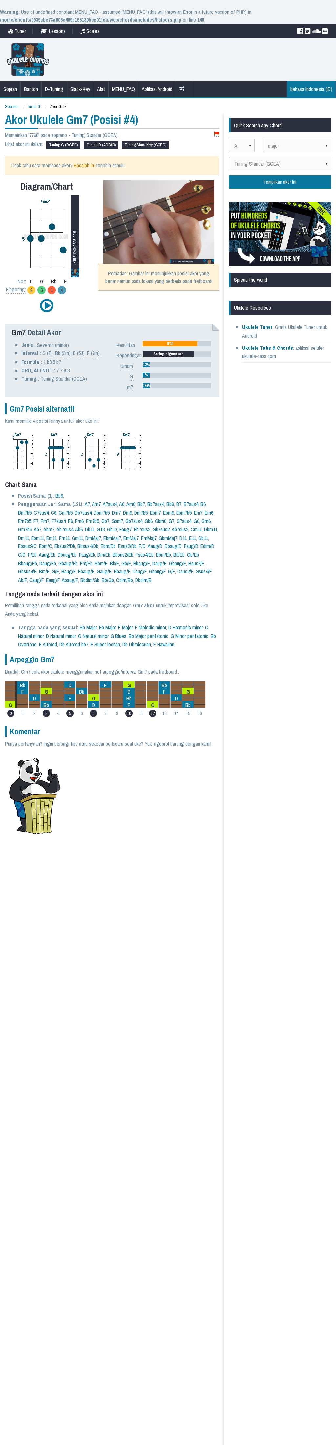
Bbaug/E (141, 563)
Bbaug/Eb (27, 563)
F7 (35, 521)
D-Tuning (54, 89)
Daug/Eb (47, 563)
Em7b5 (24, 521)
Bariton (31, 89)
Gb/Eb (193, 554)
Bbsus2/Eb (123, 554)
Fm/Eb (86, 563)
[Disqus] (138, 919)
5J (80, 353)
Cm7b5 (66, 512)
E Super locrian (105, 644)
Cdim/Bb (124, 580)
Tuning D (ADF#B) (101, 145)
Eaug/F (53, 580)
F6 (70, 521)
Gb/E (126, 563)
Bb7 (141, 504)
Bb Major (88, 627)
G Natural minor (93, 635)
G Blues (118, 635)
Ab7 (37, 529)
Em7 (198, 512)
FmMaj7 (149, 538)
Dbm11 (210, 529)
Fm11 (64, 538)
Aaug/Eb (47, 554)
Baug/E (68, 571)
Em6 (209, 512)
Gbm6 (160, 521)
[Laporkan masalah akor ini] (216, 134)
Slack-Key (80, 89)
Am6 (130, 504)
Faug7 (125, 529)
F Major (125, 627)
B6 (203, 504)
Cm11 (196, 529)
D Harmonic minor (185, 627)
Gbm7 (117, 521)
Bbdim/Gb (89, 580)
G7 (171, 521)
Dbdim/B (143, 580)
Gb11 (203, 538)
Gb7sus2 (161, 529)
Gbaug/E (177, 563)
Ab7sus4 (64, 529)
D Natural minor (61, 635)
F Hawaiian (163, 644)
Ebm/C (45, 546)
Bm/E (44, 571)
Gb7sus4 (133, 521)
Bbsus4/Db (87, 546)
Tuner (19, 31)
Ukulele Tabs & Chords (267, 347)
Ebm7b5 (184, 512)
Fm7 (45, 521)
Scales (92, 31)
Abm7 (48, 529)
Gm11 (77, 538)
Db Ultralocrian (136, 644)
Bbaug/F (122, 571)
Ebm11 (37, 538)
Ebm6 (168, 512)
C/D (22, 554)
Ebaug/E (86, 571)
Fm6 (79, 521)
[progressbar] (177, 343)
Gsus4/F (204, 571)
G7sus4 (184, 521)
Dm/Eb (103, 554)
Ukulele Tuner (257, 327)
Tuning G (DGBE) (63, 145)
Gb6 (149, 521)
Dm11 (23, 538)
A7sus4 (110, 504)
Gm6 (206, 521)
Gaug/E (104, 571)
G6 (196, 521)
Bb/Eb (179, 554)
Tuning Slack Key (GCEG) (145, 145)
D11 (183, 538)
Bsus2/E (196, 563)
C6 (53, 512)
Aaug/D (155, 546)
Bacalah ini (84, 165)
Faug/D (191, 546)
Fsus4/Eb (145, 554)
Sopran (10, 89)
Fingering (15, 289)
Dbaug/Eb (67, 554)
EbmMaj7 (112, 538)
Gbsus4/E (27, 571)
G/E (55, 571)
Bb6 (59, 495)
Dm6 (127, 512)
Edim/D (207, 546)
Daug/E (159, 563)
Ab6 (79, 529)
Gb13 (112, 529)
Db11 (89, 529)
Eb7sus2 (142, 529)
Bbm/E (101, 563)
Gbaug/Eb (68, 563)
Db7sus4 (83, 512)
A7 (87, 504)
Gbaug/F (157, 571)
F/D (142, 546)
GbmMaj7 (168, 538)
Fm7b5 (92, 521)
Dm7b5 (141, 512)
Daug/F (140, 571)
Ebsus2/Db (64, 546)
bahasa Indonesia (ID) (311, 89)
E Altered (48, 644)
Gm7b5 (25, 529)
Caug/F (36, 580)
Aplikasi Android (157, 89)
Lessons (57, 31)
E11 (192, 538)
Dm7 (116, 512)
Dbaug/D (173, 546)
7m (95, 353)
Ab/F (22, 580)
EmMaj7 (131, 538)
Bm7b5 (25, 512)
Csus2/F (185, 571)
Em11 (51, 538)
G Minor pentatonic (189, 635)
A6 (121, 504)
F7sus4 (59, 521)
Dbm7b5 (102, 512)
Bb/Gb (108, 580)
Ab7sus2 (180, 529)
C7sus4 (41, 512)
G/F (171, 571)
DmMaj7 (93, 538)
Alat (101, 89)
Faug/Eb (87, 554)
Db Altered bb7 (73, 644)
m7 (130, 387)
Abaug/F (70, 580)
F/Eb (32, 554)
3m (66, 353)
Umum (126, 366)
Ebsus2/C (27, 546)
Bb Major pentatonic (148, 635)
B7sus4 (191, 504)
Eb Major (107, 627)
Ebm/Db (108, 546)
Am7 (96, 504)
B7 (178, 504)
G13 (101, 529)
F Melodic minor (150, 627)
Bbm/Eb (163, 554)
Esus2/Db (127, 546)
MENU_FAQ (123, 89)
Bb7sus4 (155, 504)
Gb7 (105, 521)
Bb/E (114, 563)
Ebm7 (155, 512)
